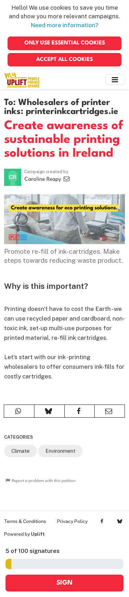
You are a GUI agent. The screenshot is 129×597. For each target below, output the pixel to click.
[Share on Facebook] (79, 411)
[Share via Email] (109, 411)
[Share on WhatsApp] (19, 411)
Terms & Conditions (25, 521)
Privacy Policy (72, 521)
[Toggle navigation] (115, 79)
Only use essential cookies (64, 43)
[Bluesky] (119, 521)
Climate (20, 451)
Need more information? (64, 25)
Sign (64, 583)
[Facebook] (102, 521)
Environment (60, 451)
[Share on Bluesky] (49, 411)
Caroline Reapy (43, 179)
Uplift (38, 534)
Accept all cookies (64, 59)
